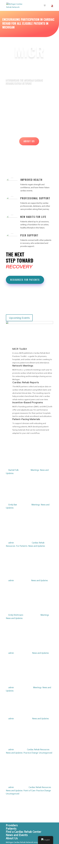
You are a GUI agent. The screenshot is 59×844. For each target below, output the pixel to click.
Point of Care (29, 790)
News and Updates (36, 546)
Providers (12, 825)
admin (11, 542)
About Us (29, 141)
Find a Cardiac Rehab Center (23, 832)
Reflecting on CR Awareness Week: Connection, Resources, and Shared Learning (29, 532)
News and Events (17, 835)
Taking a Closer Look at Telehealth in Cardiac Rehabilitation (25, 572)
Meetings (35, 470)
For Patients (21, 546)
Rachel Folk (13, 470)
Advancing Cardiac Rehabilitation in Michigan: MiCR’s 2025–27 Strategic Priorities (28, 643)
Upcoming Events (19, 317)
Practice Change (30, 753)
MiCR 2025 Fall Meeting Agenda (26, 712)
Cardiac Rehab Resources (38, 749)
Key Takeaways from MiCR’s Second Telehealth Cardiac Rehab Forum (29, 462)
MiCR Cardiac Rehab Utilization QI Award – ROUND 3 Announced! (24, 779)
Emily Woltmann (15, 615)
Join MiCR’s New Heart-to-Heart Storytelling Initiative (29, 743)
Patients (11, 828)
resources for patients (25, 279)
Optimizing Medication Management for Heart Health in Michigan (25, 607)
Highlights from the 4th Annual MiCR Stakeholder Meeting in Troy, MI (27, 679)
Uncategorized (45, 753)
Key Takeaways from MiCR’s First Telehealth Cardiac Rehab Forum (29, 496)
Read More (15, 487)
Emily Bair (12, 504)
